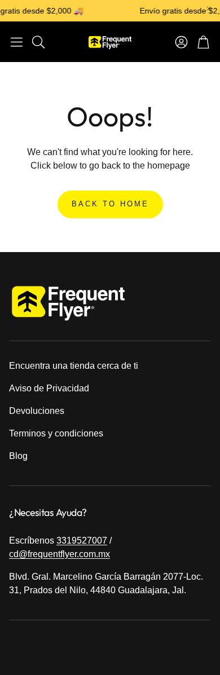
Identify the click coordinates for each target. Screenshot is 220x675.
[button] (16, 41)
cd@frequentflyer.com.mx (59, 554)
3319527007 (81, 540)
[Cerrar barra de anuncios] (208, 8)
